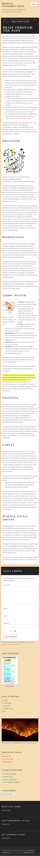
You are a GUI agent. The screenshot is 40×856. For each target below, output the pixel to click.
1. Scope (5, 700)
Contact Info (5, 824)
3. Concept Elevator (9, 779)
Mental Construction (13, 4)
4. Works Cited (7, 708)
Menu (34, 4)
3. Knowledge (7, 762)
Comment (7, 585)
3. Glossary (6, 706)
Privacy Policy (6, 838)
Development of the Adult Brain (26, 559)
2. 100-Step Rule (8, 759)
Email (6, 616)
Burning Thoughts (31, 743)
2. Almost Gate (7, 776)
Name (6, 608)
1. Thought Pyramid (9, 774)
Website (6, 623)
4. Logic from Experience (11, 782)
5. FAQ (4, 711)
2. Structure (6, 703)
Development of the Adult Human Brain (19, 118)
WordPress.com (28, 852)
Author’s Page (6, 810)
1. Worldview (6, 756)
